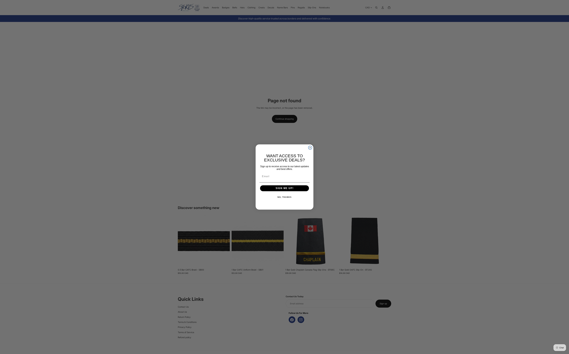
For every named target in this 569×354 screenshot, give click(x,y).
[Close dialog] (310, 147)
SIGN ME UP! (285, 188)
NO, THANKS (285, 197)
